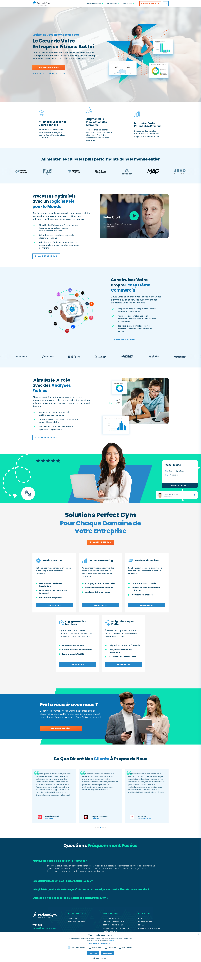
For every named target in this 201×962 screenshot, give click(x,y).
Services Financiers (113, 925)
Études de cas (145, 922)
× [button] (198, 934)
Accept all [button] (93, 953)
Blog (140, 919)
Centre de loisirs (76, 922)
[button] (100, 943)
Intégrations (110, 931)
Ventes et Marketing (113, 922)
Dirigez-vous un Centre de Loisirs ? (48, 73)
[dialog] (100, 947)
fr (166, 4)
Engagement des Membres (116, 928)
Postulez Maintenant (149, 928)
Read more (112, 940)
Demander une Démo (150, 4)
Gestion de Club (111, 919)
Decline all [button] (107, 953)
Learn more (54, 605)
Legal (141, 925)
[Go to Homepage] (41, 3)
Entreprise (73, 919)
